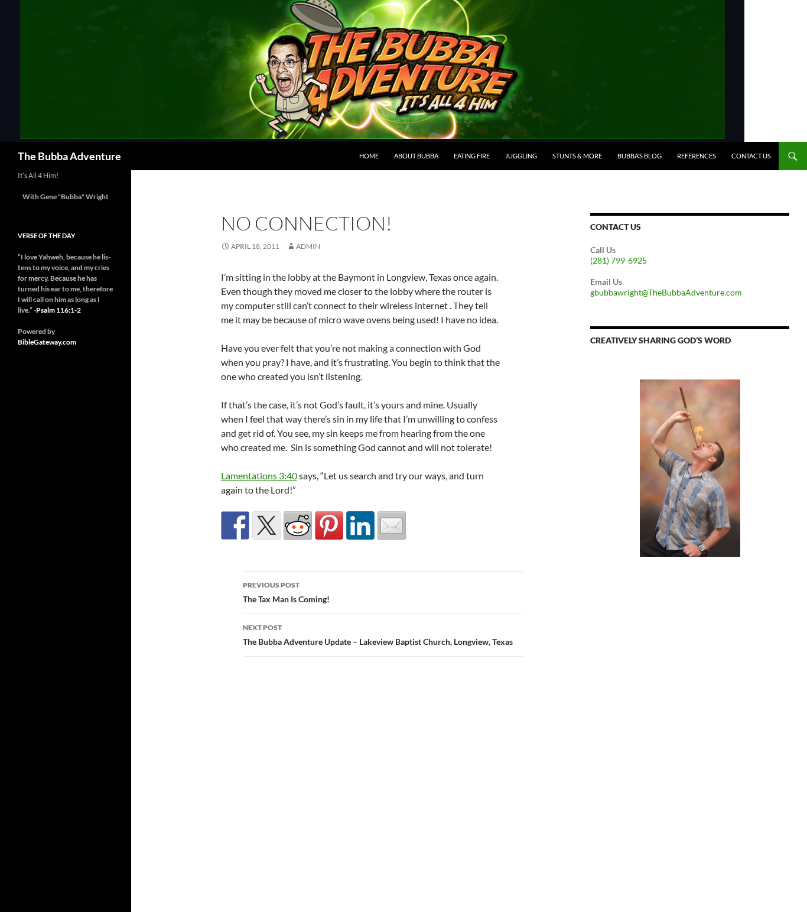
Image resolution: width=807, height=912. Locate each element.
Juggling (521, 156)
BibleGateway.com (47, 341)
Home (369, 156)
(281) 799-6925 (618, 260)
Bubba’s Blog (639, 156)
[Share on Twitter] (266, 525)
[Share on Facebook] (235, 525)
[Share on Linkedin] (360, 525)
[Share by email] (392, 525)
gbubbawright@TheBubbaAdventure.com (666, 292)
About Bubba (416, 156)
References (696, 156)
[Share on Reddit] (298, 525)
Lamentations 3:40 (259, 475)
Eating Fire (472, 156)
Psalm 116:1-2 (58, 310)
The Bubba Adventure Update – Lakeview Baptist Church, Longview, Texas (378, 635)
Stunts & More (577, 156)
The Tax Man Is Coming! (286, 592)
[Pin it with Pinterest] (329, 525)
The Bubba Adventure (69, 156)
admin (308, 246)
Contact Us (751, 156)
